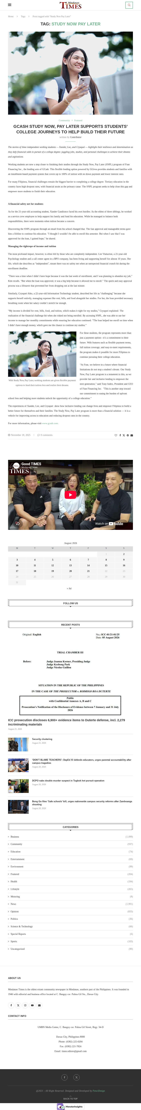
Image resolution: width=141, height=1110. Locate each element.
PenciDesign (99, 1091)
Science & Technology (72, 926)
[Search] (129, 5)
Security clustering (42, 739)
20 (70, 571)
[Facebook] (64, 1077)
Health (72, 881)
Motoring (72, 896)
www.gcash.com (50, 423)
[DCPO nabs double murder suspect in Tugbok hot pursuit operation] (18, 786)
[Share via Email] (132, 435)
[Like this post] (116, 435)
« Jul (69, 588)
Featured (72, 874)
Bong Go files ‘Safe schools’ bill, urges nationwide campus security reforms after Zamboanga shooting (82, 803)
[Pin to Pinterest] (128, 435)
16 (124, 565)
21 (88, 571)
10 (17, 565)
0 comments (46, 435)
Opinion (72, 911)
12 (52, 565)
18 (35, 571)
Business (72, 836)
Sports (72, 941)
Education (72, 851)
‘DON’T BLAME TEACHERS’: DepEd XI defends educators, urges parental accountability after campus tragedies (81, 761)
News (72, 904)
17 (17, 571)
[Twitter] (76, 1077)
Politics (72, 919)
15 (106, 565)
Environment (72, 866)
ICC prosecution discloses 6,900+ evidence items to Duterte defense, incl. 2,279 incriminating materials (66, 722)
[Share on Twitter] (124, 435)
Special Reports (72, 934)
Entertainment (72, 859)
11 (35, 565)
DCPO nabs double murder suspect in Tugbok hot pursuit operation (68, 780)
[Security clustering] (18, 744)
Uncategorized (72, 949)
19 (52, 571)
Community (72, 844)
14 (88, 565)
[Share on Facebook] (120, 435)
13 (70, 565)
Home (11, 16)
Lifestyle (72, 889)
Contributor (76, 137)
